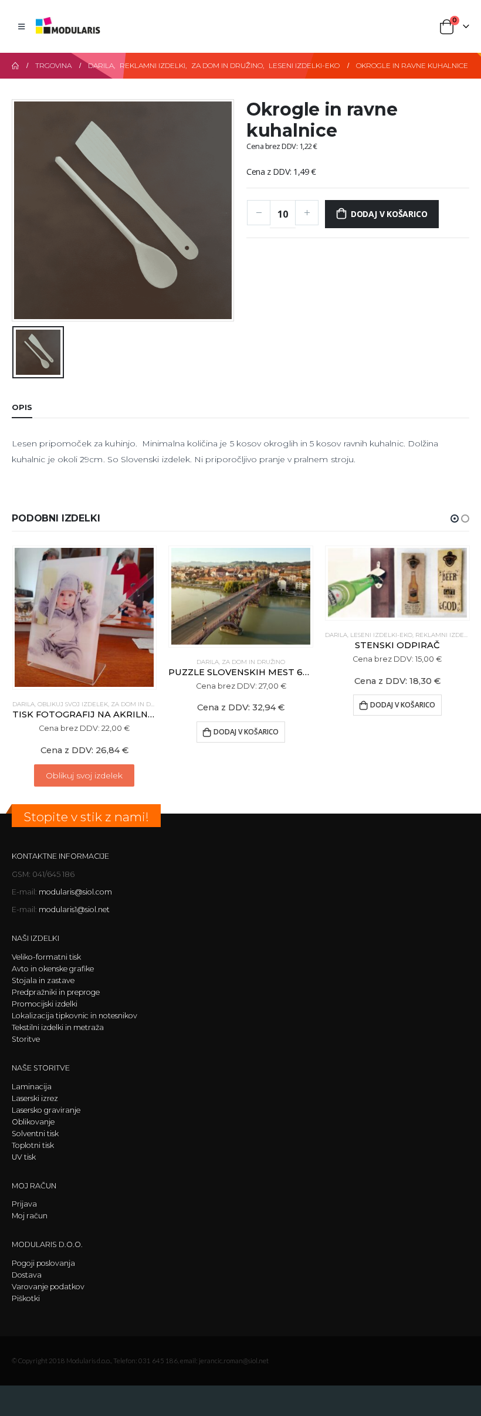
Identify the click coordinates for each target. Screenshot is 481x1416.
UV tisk (24, 1157)
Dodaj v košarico (389, 213)
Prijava (24, 1204)
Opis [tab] (22, 407)
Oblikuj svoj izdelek (84, 775)
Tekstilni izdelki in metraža (58, 1027)
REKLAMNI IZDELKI (444, 635)
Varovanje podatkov (48, 1286)
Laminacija (32, 1086)
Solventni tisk (35, 1133)
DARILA (23, 704)
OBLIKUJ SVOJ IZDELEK (73, 704)
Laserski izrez (35, 1098)
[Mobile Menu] (21, 26)
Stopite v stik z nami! (86, 816)
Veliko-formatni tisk (46, 957)
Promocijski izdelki (44, 1004)
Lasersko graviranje (46, 1110)
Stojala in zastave (43, 980)
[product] (84, 617)
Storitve (26, 1039)
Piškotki (26, 1298)
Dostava (27, 1275)
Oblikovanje (33, 1121)
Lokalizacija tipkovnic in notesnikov (74, 1015)
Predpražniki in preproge (56, 992)
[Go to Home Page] (15, 66)
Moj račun (30, 1215)
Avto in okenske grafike (53, 968)
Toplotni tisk (33, 1145)
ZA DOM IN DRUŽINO (142, 704)
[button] (454, 518)
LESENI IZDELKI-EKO (381, 635)
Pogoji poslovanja (43, 1263)
